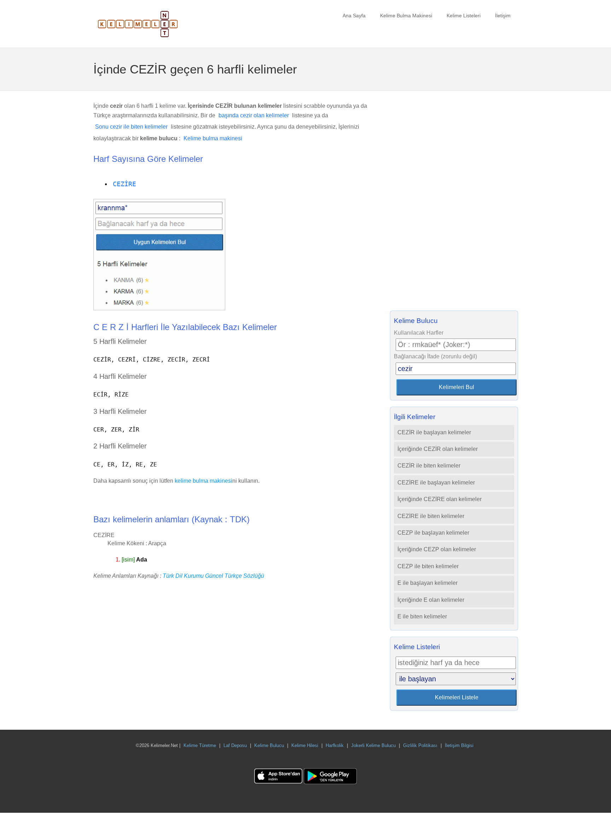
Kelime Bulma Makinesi (406, 15)
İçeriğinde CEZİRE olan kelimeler (439, 499)
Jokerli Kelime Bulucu (373, 745)
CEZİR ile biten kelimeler (428, 466)
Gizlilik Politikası (420, 745)
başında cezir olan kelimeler (254, 115)
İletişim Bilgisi (459, 745)
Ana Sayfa (354, 15)
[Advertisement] (454, 203)
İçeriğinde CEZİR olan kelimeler (437, 449)
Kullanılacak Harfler (418, 333)
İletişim (503, 15)
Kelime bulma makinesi (213, 138)
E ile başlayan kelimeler (427, 583)
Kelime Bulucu (269, 745)
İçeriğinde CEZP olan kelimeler (436, 549)
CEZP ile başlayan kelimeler (433, 533)
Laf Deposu (235, 745)
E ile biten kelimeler (422, 616)
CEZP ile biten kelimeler (428, 566)
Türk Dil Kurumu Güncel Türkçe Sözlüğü (213, 576)
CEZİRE (124, 184)
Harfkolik (335, 745)
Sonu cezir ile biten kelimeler (131, 127)
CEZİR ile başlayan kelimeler (434, 432)
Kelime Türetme (200, 745)
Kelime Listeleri (464, 15)
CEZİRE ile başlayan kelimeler (436, 483)
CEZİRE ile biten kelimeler (430, 516)
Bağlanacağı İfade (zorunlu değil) (435, 356)
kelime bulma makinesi (203, 481)
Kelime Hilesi (304, 745)
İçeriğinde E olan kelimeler (430, 600)
